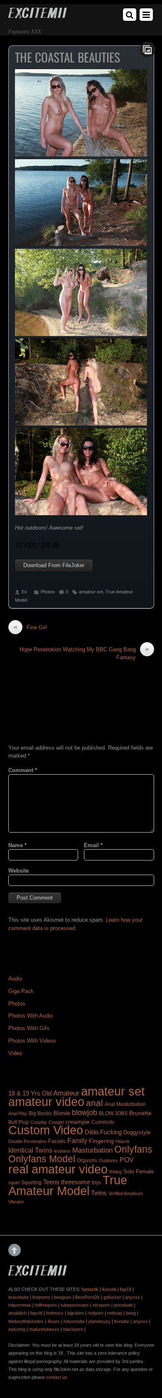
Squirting (31, 1182)
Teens (51, 1182)
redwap (114, 1312)
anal (94, 1103)
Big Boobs (40, 1113)
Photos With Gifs (28, 1028)
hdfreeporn (46, 1305)
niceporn (101, 1305)
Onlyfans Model (41, 1158)
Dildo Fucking (103, 1131)
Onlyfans (133, 1149)
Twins (99, 1192)
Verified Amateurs (125, 1193)
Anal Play (17, 1113)
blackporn (73, 1329)
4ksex (53, 1321)
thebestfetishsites (26, 1321)
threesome (75, 1182)
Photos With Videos (32, 1041)
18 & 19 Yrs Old (30, 1093)
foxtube (121, 1321)
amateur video (46, 1101)
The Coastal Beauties (67, 57)
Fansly (77, 1140)
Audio (15, 978)
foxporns (41, 1297)
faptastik (89, 1289)
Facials (57, 1141)
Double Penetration (27, 1141)
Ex (24, 591)
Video (15, 1053)
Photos (48, 591)
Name (17, 845)
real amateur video (58, 1169)
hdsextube (74, 1321)
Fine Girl (30, 627)
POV (127, 1159)
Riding (115, 1171)
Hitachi (122, 1141)
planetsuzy (99, 1321)
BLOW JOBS (113, 1113)
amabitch (17, 1312)
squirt (14, 1182)
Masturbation (92, 1150)
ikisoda (109, 1289)
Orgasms (87, 1160)
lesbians (62, 1150)
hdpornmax (19, 1305)
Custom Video (45, 1130)
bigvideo (75, 1312)
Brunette (140, 1113)
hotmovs (55, 1312)
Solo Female (138, 1172)
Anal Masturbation (125, 1104)
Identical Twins (30, 1150)
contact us (56, 1377)
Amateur (66, 1093)
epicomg (16, 1329)
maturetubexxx (44, 1329)
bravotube (18, 1297)
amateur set (91, 591)
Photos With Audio (30, 1016)
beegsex (62, 1297)
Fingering (101, 1141)
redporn (95, 1312)
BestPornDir (87, 1297)
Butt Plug (18, 1122)
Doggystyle (136, 1132)
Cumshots (102, 1122)
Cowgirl (56, 1122)
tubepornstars (75, 1305)
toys (96, 1182)
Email (93, 845)
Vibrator (16, 1201)
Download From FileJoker (53, 565)
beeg (131, 1312)
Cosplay (38, 1122)
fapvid (36, 1312)
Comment (22, 770)
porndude (123, 1305)
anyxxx (132, 1297)
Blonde (62, 1113)
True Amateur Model (67, 1185)
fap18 (125, 1289)
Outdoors (108, 1160)
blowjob (84, 1112)
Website (18, 871)
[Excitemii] (37, 15)
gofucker (112, 1297)
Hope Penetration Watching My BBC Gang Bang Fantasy (84, 652)
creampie (77, 1121)
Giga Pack (21, 991)
